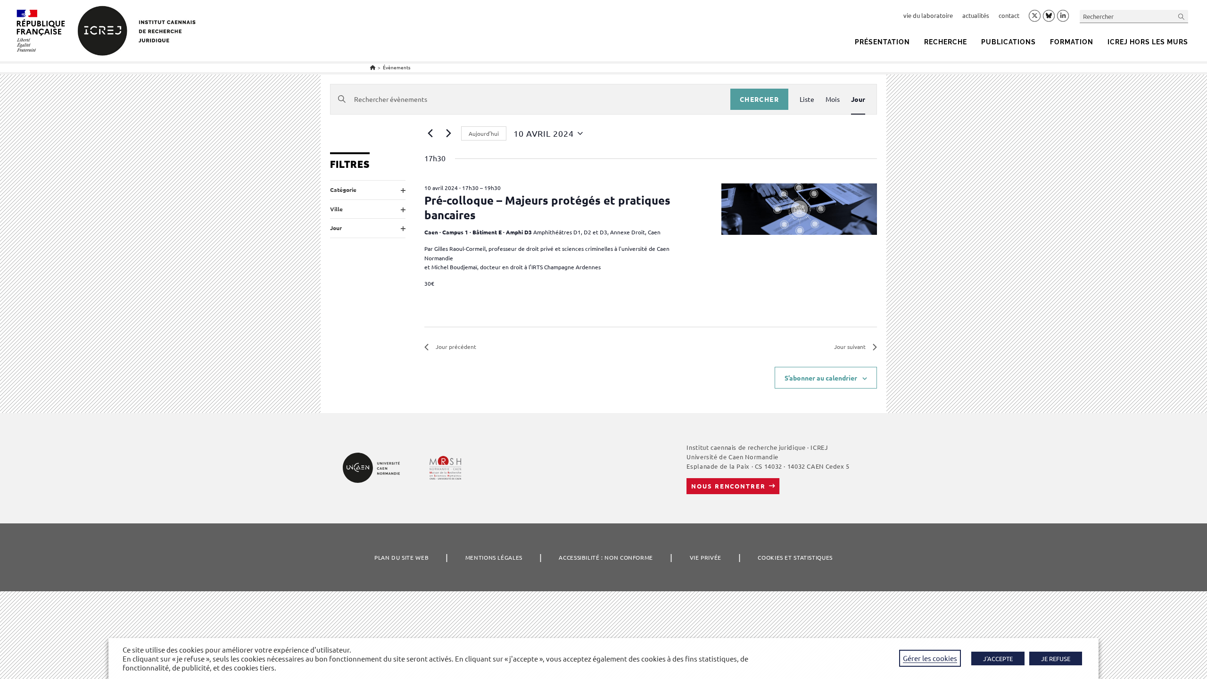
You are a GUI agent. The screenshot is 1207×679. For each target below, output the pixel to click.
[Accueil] (372, 67)
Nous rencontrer (728, 486)
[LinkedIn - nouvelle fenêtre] (1063, 16)
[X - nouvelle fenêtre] (1035, 16)
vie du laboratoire (928, 15)
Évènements (396, 67)
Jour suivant (850, 346)
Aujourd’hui (484, 133)
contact (1009, 15)
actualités (975, 15)
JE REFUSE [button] (1055, 658)
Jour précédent (456, 346)
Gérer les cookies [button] (930, 658)
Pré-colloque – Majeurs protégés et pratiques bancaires (547, 207)
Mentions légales (493, 557)
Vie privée (705, 557)
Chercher (759, 99)
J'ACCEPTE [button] (998, 658)
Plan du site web (401, 557)
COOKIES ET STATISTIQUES (795, 557)
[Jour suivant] (448, 133)
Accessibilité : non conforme (606, 557)
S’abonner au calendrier (821, 377)
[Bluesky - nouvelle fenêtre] (1049, 15)
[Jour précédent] (430, 133)
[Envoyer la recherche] (1181, 16)
